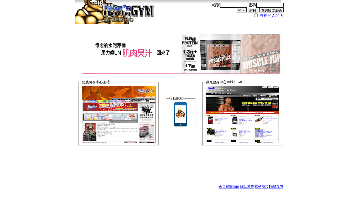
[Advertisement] (180, 164)
